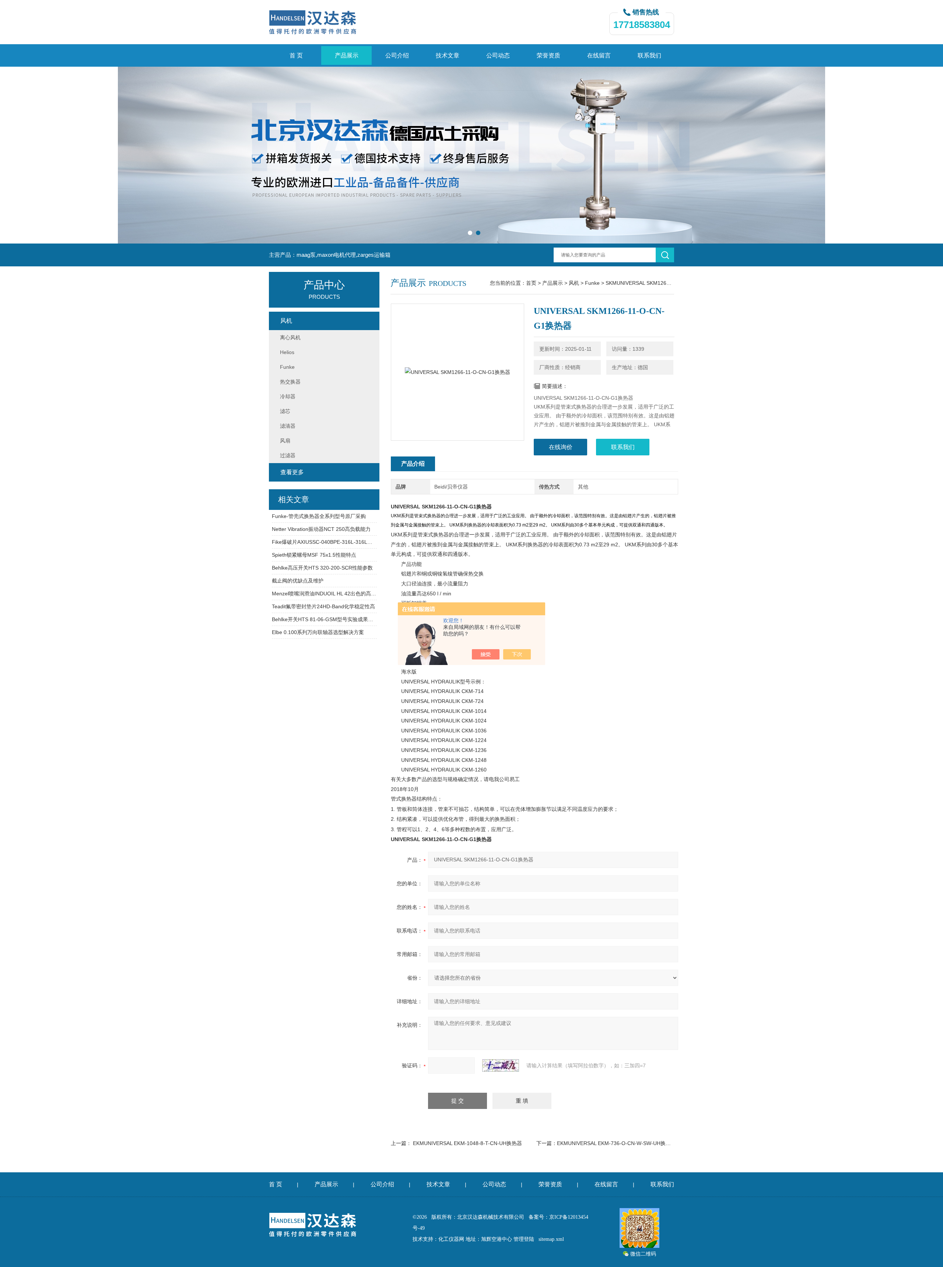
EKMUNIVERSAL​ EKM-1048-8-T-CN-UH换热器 (467, 1143)
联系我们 (649, 55)
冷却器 (287, 396)
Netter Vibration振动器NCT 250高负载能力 (321, 529)
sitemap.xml (551, 1239)
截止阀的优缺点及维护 (297, 581)
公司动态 (498, 55)
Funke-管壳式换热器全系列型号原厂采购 (319, 516)
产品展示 (346, 55)
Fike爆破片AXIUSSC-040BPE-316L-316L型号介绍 (324, 542)
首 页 (296, 55)
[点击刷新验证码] (500, 1065)
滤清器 (287, 426)
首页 (531, 283)
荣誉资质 (548, 55)
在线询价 (560, 447)
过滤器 (287, 455)
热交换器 (290, 382)
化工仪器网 (451, 1239)
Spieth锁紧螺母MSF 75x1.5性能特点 (314, 555)
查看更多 (292, 472)
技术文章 (447, 55)
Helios (287, 352)
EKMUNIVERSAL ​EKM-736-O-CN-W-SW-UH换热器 (616, 1143)
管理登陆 (523, 1239)
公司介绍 (397, 55)
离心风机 (290, 337)
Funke (592, 283)
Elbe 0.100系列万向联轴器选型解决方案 (318, 632)
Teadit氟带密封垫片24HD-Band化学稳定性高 (323, 606)
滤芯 (285, 411)
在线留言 (599, 55)
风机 (574, 283)
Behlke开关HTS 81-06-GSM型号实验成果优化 (324, 619)
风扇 (285, 441)
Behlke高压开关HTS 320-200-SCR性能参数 (322, 568)
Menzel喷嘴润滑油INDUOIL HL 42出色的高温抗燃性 (324, 593)
